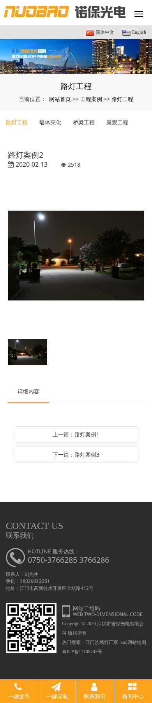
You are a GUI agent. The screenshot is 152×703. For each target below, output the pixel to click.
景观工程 (117, 122)
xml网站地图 (133, 642)
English (138, 32)
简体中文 (104, 32)
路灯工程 (122, 99)
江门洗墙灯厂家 (101, 642)
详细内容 (28, 391)
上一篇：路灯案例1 (76, 434)
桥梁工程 (84, 122)
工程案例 (91, 99)
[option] (76, 256)
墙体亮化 (50, 122)
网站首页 (60, 99)
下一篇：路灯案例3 (76, 454)
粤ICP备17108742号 (82, 651)
